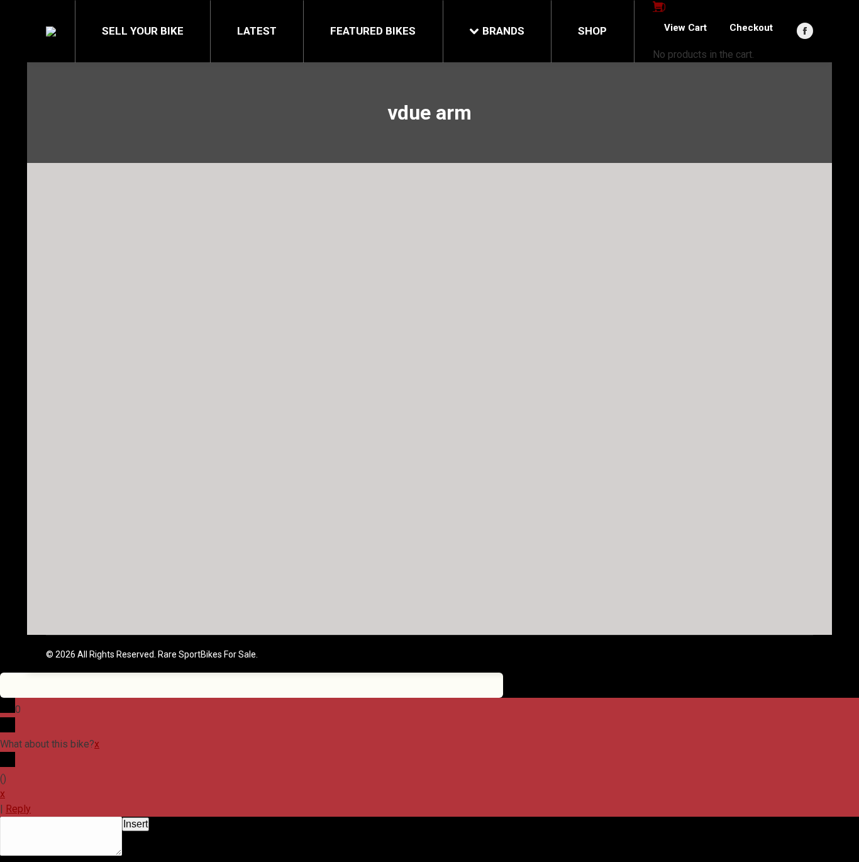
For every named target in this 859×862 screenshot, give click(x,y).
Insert (135, 824)
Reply (18, 809)
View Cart (685, 27)
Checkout (751, 27)
